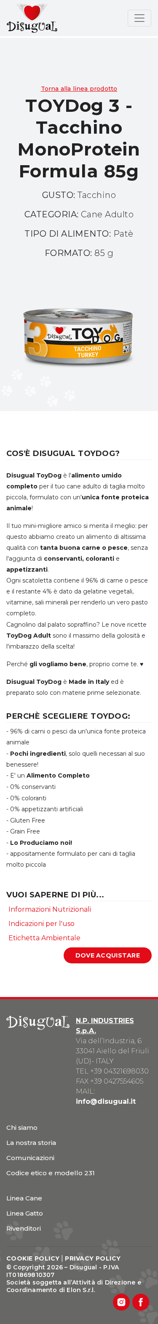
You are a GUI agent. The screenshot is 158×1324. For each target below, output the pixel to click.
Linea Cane (24, 1198)
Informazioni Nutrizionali (49, 909)
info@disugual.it (106, 1101)
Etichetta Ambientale (44, 938)
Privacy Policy (93, 1258)
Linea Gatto (24, 1213)
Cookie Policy (32, 1258)
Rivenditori (23, 1228)
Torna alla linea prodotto (79, 88)
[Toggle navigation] (139, 18)
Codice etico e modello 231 (50, 1173)
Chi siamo (21, 1127)
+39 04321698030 (119, 1071)
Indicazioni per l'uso (41, 924)
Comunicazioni (30, 1158)
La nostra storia (31, 1143)
